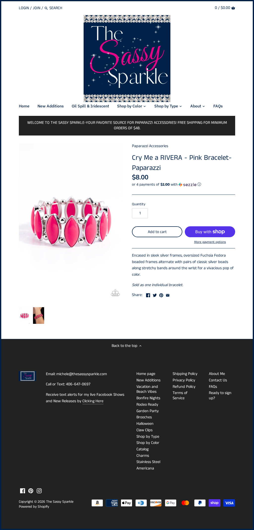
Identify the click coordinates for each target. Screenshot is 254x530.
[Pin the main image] (161, 294)
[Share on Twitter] (155, 294)
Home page (145, 374)
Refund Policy (184, 387)
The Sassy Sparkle (59, 501)
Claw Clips (144, 430)
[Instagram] (39, 491)
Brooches (144, 417)
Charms (142, 456)
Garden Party (147, 411)
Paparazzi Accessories (150, 146)
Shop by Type (147, 436)
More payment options (210, 242)
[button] (183, 184)
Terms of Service (180, 395)
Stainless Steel (148, 462)
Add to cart (157, 232)
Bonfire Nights (148, 398)
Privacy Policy (184, 380)
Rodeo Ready (147, 404)
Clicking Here (92, 401)
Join (36, 8)
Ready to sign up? (220, 395)
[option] (25, 315)
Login (24, 8)
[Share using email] (168, 294)
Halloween (145, 424)
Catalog (142, 449)
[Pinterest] (30, 491)
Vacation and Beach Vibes (147, 389)
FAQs (213, 387)
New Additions (148, 380)
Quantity (138, 204)
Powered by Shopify (34, 506)
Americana (145, 468)
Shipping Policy (185, 374)
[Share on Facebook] (148, 294)
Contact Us (218, 380)
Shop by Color (147, 443)
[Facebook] (22, 491)
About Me (217, 374)
